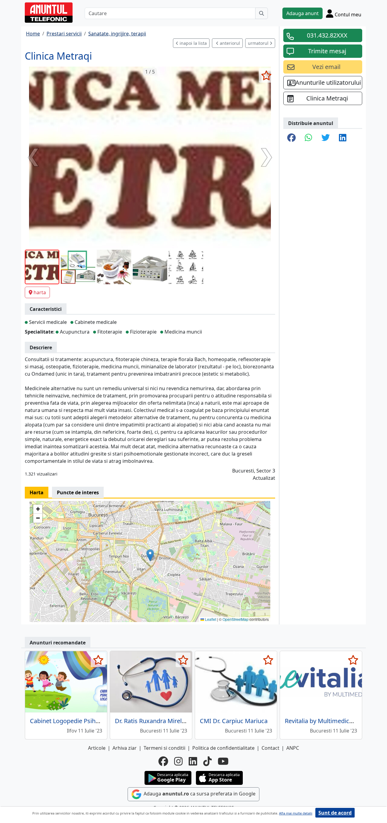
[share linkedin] (342, 138)
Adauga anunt (302, 13)
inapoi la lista (192, 43)
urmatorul (259, 43)
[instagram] (178, 761)
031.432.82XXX (327, 35)
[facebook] (163, 761)
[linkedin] (193, 761)
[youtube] (223, 761)
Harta (37, 492)
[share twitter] (325, 138)
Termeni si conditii (164, 748)
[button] (150, 555)
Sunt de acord (335, 812)
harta (40, 292)
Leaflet (210, 619)
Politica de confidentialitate (223, 748)
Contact (270, 748)
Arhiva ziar (124, 748)
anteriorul (229, 43)
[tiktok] (207, 761)
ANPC (292, 748)
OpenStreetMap (236, 619)
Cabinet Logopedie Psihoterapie (74, 721)
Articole (97, 748)
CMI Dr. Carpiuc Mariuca (234, 721)
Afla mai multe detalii (295, 813)
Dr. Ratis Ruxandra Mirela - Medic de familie (175, 721)
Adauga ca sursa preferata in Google (198, 794)
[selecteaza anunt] (266, 75)
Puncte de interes (78, 492)
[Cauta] (261, 13)
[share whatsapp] (308, 138)
